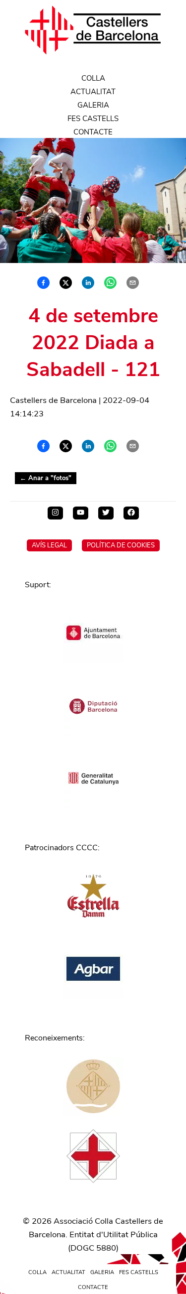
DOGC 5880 (93, 1248)
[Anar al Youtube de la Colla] (80, 513)
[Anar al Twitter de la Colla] (106, 513)
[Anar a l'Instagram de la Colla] (55, 513)
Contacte (93, 132)
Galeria (93, 105)
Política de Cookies (121, 545)
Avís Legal (49, 545)
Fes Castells (93, 119)
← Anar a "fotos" (45, 478)
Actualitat (93, 92)
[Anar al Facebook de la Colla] (131, 513)
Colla (93, 78)
